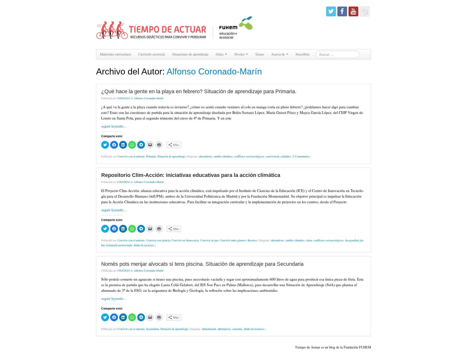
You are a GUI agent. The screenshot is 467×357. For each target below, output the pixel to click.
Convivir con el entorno (131, 156)
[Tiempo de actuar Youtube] (353, 11)
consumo (237, 329)
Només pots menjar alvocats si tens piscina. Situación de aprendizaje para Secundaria (202, 264)
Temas (259, 54)
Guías (220, 54)
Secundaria (152, 329)
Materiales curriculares (115, 54)
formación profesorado (119, 245)
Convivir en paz (209, 240)
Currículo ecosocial (151, 54)
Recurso (252, 240)
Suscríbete (303, 54)
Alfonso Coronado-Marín (214, 71)
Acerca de (278, 54)
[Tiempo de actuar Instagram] (364, 11)
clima (309, 240)
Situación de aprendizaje (171, 156)
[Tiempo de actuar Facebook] (342, 11)
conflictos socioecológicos (249, 156)
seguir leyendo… (114, 126)
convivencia (272, 156)
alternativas (205, 156)
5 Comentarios (301, 156)
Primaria (151, 156)
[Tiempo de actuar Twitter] (331, 11)
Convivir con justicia (158, 240)
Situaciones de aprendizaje (190, 54)
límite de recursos (144, 245)
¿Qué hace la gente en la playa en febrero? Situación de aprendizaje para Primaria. (198, 91)
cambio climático (223, 156)
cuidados (286, 156)
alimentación (209, 329)
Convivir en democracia (185, 240)
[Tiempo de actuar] (174, 24)
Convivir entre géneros (233, 240)
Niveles (239, 54)
